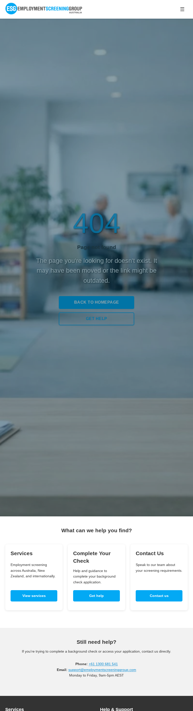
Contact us (159, 596)
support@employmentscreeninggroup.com (102, 670)
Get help (96, 318)
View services (34, 596)
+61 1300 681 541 (103, 664)
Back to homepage (96, 302)
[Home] (47, 9)
